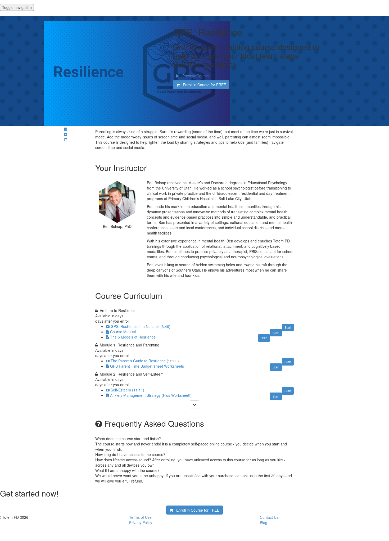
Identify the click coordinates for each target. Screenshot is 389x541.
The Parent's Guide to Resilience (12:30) (145, 360)
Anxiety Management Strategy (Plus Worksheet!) (151, 395)
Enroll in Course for (203, 84)
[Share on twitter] (65, 134)
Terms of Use (140, 517)
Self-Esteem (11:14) (127, 390)
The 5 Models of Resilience (133, 337)
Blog (263, 522)
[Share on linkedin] (65, 139)
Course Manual (123, 331)
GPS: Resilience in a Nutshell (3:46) (140, 326)
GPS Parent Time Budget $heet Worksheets (147, 366)
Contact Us (269, 517)
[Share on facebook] (65, 129)
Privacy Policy (140, 522)
